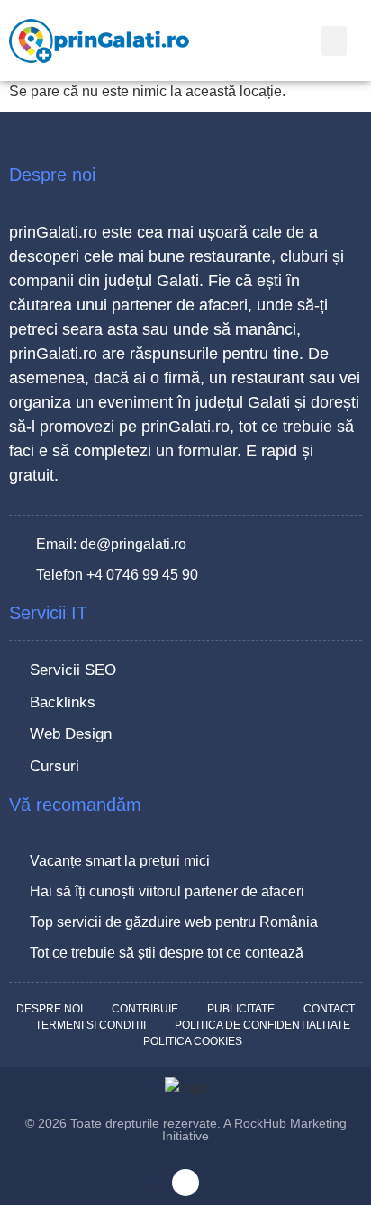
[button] (334, 41)
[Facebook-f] (185, 1182)
